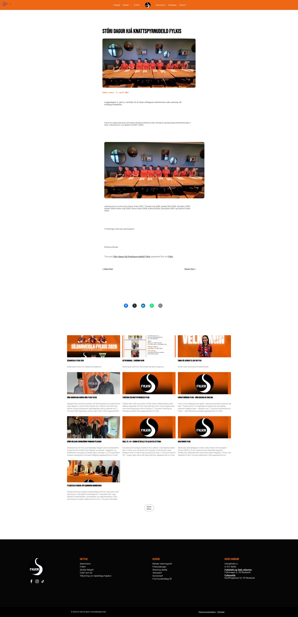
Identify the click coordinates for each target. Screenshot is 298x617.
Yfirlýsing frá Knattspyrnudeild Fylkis (135, 397)
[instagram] (37, 582)
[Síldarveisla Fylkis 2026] (93, 346)
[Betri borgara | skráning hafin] (149, 346)
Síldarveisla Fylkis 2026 (75, 360)
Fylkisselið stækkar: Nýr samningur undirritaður (84, 485)
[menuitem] (115, 5)
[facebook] (31, 582)
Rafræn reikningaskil (162, 563)
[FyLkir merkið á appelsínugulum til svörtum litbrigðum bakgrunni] (149, 427)
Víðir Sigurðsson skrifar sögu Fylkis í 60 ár (82, 397)
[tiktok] (42, 582)
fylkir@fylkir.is (231, 563)
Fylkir (170, 256)
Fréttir (83, 566)
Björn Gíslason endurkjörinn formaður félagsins (84, 441)
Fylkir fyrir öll (86, 572)
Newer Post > (190, 269)
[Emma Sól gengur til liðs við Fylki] (204, 346)
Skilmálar (221, 612)
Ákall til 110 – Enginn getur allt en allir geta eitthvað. (141, 441)
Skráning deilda (159, 569)
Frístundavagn (159, 566)
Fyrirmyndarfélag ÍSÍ (162, 579)
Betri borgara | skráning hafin (133, 360)
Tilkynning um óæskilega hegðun (95, 576)
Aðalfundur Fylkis (184, 441)
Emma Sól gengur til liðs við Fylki (189, 360)
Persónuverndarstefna (207, 612)
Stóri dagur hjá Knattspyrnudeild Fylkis (131, 256)
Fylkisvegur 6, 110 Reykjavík (238, 572)
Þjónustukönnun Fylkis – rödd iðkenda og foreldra (195, 397)
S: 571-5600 (230, 566)
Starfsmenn (85, 563)
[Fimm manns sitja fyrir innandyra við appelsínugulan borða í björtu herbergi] (93, 427)
